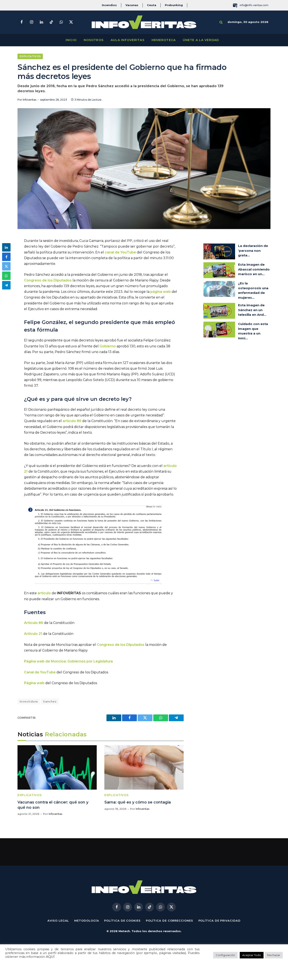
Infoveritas (29, 99)
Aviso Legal (58, 920)
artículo (44, 593)
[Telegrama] (6, 285)
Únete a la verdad (201, 40)
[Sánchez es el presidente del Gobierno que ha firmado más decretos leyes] (144, 168)
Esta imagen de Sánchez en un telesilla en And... (252, 310)
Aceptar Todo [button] (251, 955)
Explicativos (30, 56)
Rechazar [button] (273, 955)
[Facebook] (6, 257)
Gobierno (108, 346)
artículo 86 (72, 421)
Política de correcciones (169, 920)
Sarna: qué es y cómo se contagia (137, 802)
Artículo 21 (33, 634)
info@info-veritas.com (254, 5)
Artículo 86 (33, 623)
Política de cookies (122, 920)
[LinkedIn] (6, 247)
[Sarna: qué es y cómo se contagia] (144, 767)
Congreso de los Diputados (48, 280)
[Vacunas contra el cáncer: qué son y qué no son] (57, 767)
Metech (124, 931)
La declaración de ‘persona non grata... (253, 250)
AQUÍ (50, 957)
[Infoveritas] (144, 22)
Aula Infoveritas (127, 40)
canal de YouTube (120, 252)
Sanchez (50, 701)
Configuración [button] (225, 955)
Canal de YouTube (40, 672)
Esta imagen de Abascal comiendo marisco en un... (254, 269)
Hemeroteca (164, 40)
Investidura (29, 701)
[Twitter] (6, 266)
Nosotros (94, 40)
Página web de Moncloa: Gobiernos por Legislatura (68, 661)
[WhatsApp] (6, 276)
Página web (34, 683)
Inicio (71, 40)
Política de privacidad (219, 920)
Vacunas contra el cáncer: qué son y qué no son (52, 805)
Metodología (86, 920)
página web (160, 292)
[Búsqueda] (221, 22)
